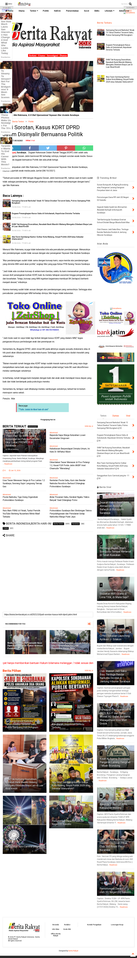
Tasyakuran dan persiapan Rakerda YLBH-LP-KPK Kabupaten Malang (115, 804)
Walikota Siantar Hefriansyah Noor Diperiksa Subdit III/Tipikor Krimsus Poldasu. (25, 646)
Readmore (8, 464)
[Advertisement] (48, 555)
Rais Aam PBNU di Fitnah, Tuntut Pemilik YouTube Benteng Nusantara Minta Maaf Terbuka (21, 513)
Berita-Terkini (18, 122)
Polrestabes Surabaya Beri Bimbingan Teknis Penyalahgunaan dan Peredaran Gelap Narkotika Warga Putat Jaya (71, 513)
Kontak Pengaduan (94, 925)
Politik (46, 11)
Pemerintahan (72, 11)
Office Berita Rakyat (55, 935)
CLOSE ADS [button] (7, 8)
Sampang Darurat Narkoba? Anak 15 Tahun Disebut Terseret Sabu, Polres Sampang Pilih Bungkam (51, 202)
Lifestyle (108, 11)
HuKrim (57, 11)
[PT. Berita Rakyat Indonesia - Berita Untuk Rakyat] (24, 5)
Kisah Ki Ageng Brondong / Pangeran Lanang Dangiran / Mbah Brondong (115, 762)
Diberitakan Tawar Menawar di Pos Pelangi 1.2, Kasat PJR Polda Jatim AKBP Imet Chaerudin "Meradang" (70, 465)
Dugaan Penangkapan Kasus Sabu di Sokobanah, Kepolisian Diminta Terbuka (46, 213)
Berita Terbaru (104, 23)
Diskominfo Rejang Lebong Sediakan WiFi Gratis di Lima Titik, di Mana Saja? (115, 594)
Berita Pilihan (12, 671)
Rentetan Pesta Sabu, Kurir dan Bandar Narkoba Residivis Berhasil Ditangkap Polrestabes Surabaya (67, 483)
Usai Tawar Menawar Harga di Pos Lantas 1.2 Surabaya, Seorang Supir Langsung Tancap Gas (24, 483)
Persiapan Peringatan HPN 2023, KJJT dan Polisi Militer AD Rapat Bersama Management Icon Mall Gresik (115, 716)
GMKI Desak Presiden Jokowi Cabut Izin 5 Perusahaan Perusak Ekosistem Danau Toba (70, 646)
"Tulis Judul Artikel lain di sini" (34, 409)
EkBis (96, 11)
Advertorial (32, 426)
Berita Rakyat (73, 951)
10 (101, 883)
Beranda (55, 925)
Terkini (33, 11)
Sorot (86, 11)
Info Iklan (55, 929)
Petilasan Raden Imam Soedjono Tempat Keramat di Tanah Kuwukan (115, 551)
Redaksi (67, 925)
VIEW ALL (88, 671)
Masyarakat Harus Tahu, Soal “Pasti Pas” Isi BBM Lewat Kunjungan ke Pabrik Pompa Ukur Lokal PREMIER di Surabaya (22, 439)
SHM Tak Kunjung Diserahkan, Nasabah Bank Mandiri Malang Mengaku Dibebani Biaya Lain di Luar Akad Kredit (52, 225)
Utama (21, 11)
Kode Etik (67, 929)
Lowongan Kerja (117, 925)
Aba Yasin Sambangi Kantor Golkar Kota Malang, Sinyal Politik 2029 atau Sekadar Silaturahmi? (48, 238)
